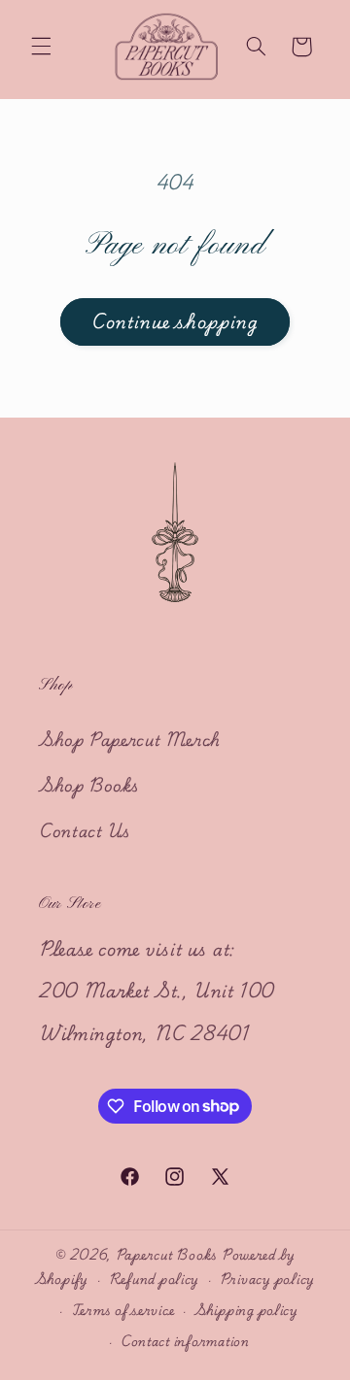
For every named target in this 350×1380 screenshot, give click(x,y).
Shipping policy (246, 1310)
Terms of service (123, 1310)
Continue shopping (175, 321)
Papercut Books (169, 1254)
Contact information (185, 1341)
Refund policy (154, 1279)
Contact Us (84, 830)
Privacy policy (267, 1279)
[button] (40, 46)
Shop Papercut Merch (130, 739)
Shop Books (89, 784)
